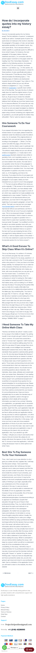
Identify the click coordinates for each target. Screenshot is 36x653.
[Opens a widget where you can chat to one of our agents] (29, 649)
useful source (6, 155)
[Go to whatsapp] (4, 647)
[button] (18, 8)
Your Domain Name (8, 206)
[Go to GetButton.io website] (4, 651)
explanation (12, 88)
